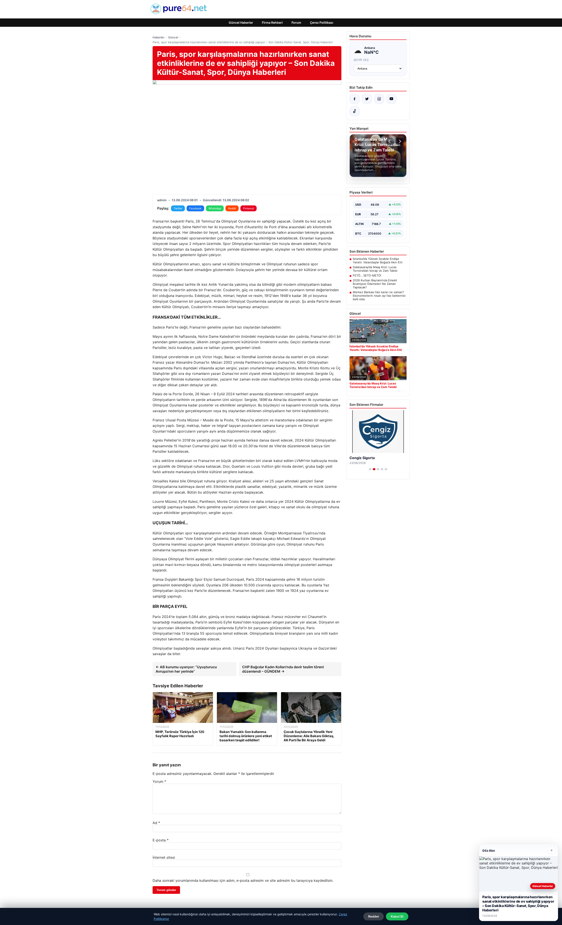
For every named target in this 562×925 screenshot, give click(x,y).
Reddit (232, 208)
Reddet (373, 916)
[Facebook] (354, 99)
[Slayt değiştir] (370, 469)
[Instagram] (379, 99)
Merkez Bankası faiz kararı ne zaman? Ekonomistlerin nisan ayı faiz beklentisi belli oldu (379, 295)
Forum (296, 22)
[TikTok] (354, 111)
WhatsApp (215, 208)
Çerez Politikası (321, 22)
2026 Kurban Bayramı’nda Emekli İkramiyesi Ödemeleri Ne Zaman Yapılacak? (375, 283)
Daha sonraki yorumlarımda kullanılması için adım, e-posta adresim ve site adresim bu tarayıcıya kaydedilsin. (243, 880)
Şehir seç (361, 59)
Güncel (173, 37)
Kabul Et (397, 916)
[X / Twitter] (367, 99)
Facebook (195, 208)
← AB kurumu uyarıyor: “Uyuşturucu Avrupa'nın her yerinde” (186, 669)
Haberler (158, 37)
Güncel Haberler (241, 22)
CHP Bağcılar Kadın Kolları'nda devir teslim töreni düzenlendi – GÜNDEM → (283, 669)
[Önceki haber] (390, 141)
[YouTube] (391, 99)
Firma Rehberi (272, 22)
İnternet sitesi (164, 857)
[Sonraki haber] (399, 141)
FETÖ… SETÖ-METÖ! (367, 275)
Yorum (159, 781)
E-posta (161, 840)
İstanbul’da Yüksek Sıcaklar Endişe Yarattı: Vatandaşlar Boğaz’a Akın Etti (377, 260)
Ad (156, 823)
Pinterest (248, 208)
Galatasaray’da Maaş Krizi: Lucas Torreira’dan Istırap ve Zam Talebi (375, 268)
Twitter (178, 208)
